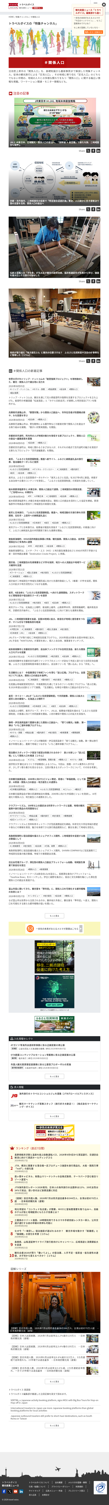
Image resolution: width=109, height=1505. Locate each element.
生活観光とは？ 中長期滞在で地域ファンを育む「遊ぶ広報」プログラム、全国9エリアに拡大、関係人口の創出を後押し (47, 674)
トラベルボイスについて (39, 1482)
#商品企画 (29, 732)
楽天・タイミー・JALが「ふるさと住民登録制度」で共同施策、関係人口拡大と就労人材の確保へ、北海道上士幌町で (47, 697)
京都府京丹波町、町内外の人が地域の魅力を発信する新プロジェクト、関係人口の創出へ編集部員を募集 (47, 437)
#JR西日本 (14, 629)
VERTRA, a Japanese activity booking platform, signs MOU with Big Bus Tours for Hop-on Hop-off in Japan (54, 1401)
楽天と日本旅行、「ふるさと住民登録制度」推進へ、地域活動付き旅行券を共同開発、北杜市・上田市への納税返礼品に (47, 514)
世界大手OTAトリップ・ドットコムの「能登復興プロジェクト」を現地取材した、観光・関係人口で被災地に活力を (46, 380)
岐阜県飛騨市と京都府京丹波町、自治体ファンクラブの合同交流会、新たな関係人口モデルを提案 (47, 651)
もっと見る (54, 915)
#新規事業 (64, 732)
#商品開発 (52, 389)
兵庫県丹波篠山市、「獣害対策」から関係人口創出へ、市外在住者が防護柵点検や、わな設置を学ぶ (47, 414)
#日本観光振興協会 (18, 789)
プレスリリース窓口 (76, 1490)
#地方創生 (39, 546)
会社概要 (58, 1482)
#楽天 (12, 473)
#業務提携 (75, 732)
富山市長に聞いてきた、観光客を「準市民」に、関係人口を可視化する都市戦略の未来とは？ (47, 890)
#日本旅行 (37, 522)
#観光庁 (78, 789)
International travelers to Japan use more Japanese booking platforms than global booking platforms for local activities (52, 1409)
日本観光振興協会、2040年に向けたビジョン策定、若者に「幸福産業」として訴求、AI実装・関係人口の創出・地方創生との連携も (47, 780)
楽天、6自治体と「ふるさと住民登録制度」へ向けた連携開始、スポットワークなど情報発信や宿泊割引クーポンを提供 (46, 594)
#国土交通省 (32, 572)
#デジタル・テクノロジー (43, 469)
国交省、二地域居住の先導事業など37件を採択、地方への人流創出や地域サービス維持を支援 (47, 564)
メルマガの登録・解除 (77, 1482)
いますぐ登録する (95, 32)
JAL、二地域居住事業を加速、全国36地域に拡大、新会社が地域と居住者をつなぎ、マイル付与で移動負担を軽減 (47, 620)
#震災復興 (14, 392)
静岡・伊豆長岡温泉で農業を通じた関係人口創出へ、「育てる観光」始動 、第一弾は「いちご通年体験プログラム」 (47, 724)
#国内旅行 (74, 469)
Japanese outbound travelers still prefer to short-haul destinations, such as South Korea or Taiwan (51, 1417)
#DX (29, 496)
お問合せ (45, 1494)
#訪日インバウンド (18, 819)
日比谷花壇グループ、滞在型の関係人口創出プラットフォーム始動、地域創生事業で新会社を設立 (47, 864)
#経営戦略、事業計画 (46, 759)
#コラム (31, 759)
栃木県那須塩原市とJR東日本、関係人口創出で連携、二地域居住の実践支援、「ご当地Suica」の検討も (46, 491)
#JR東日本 (38, 496)
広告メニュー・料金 (54, 1490)
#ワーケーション (17, 572)
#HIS (30, 546)
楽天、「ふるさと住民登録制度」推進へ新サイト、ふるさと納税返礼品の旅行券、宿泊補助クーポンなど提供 (46, 460)
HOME (11, 16)
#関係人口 (73, 389)
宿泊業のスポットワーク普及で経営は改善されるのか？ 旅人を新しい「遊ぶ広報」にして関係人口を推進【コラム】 (47, 754)
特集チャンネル (22, 16)
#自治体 (62, 389)
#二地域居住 (62, 469)
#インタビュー (34, 895)
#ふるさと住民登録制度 (20, 469)
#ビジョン (67, 789)
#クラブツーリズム (18, 815)
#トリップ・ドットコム (20, 389)
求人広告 (32, 1494)
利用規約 (79, 1486)
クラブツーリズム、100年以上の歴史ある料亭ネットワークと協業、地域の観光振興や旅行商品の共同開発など (47, 807)
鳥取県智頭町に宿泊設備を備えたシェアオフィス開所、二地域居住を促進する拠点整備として (47, 837)
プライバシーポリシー (60, 1486)
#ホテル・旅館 (39, 389)
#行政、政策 (50, 846)
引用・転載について (37, 1486)
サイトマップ (34, 1490)
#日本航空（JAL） (17, 633)
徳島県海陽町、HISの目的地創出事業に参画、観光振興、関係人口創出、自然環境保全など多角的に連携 (47, 540)
